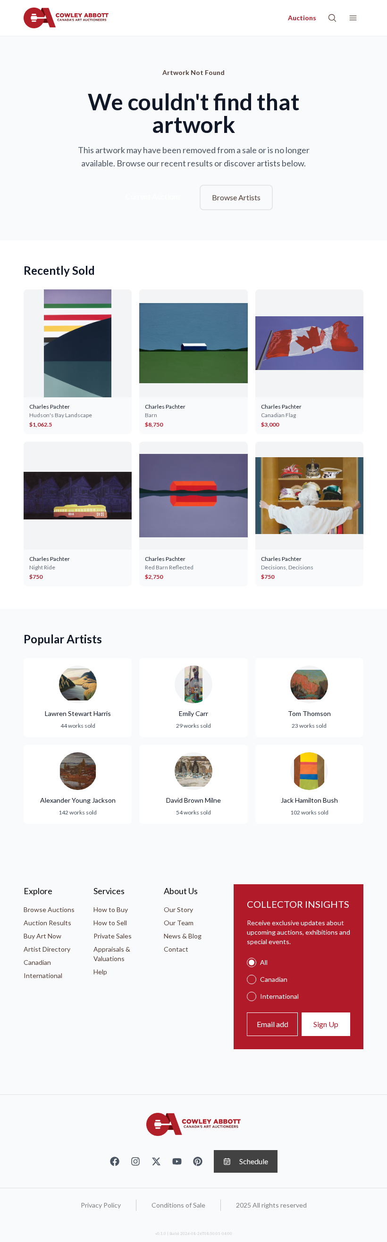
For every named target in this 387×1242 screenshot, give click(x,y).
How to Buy (110, 909)
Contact (176, 949)
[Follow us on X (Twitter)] (156, 1161)
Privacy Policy (101, 1205)
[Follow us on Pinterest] (197, 1161)
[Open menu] (353, 18)
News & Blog (183, 936)
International (43, 975)
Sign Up (325, 1024)
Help (100, 972)
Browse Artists (236, 197)
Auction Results (47, 923)
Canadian (37, 962)
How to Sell (110, 923)
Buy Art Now (42, 936)
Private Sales (112, 936)
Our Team (179, 923)
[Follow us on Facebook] (114, 1161)
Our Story (178, 909)
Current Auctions (153, 196)
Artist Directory (47, 949)
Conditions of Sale (178, 1205)
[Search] (332, 18)
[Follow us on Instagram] (135, 1161)
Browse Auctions (49, 909)
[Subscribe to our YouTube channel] (177, 1161)
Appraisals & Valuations (111, 953)
